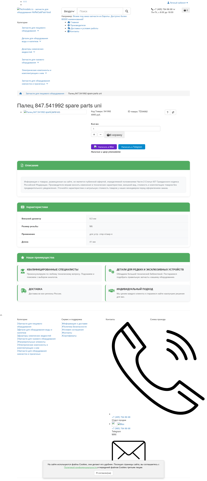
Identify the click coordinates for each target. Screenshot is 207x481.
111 (25, 1)
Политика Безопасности (75, 326)
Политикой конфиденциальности (80, 467)
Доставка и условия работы (84, 28)
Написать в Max (106, 146)
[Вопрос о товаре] (167, 112)
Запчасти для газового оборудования (33, 61)
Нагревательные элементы (31, 341)
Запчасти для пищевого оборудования (33, 29)
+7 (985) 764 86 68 (121, 428)
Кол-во (95, 123)
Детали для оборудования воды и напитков (35, 40)
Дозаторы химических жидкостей (32, 50)
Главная (74, 22)
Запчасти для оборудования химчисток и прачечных (36, 82)
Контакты (74, 31)
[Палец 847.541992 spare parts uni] (55, 112)
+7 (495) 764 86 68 (121, 416)
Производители (78, 25)
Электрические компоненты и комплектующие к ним (36, 71)
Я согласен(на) (103, 473)
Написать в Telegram (131, 146)
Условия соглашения (73, 329)
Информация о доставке (75, 323)
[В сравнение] (173, 112)
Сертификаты (70, 335)
